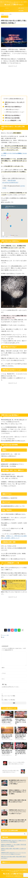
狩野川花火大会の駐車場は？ (13, 115)
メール (3, 673)
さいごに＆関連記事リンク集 (13, 120)
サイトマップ (7, 10)
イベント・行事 (5, 635)
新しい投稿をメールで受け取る (8, 699)
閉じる (21, 98)
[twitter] (5, 630)
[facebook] (9, 630)
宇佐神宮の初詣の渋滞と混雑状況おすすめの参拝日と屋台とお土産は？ (7, 721)
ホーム (7, 8)
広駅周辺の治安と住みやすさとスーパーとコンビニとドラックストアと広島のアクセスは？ (17, 811)
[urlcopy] (22, 630)
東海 (3, 637)
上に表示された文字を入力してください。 (11, 686)
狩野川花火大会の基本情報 (12, 118)
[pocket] (12, 630)
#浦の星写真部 (12, 180)
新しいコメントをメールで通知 (8, 695)
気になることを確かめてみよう (14, 4)
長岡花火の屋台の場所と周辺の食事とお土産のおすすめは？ (13, 849)
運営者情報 (21, 10)
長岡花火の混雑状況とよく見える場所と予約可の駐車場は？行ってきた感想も (17, 792)
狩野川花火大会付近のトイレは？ (15, 112)
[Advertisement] (14, 81)
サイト (3, 678)
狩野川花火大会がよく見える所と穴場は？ (14, 103)
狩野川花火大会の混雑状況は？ (13, 106)
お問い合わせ (21, 8)
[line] (19, 630)
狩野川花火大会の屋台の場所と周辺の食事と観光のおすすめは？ (13, 857)
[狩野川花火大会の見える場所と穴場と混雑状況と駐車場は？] (15, 630)
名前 (3, 667)
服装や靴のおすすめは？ (12, 109)
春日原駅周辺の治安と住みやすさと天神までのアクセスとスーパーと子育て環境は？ (17, 782)
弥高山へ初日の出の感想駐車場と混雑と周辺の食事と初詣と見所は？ (7, 736)
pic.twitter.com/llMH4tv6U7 (10, 182)
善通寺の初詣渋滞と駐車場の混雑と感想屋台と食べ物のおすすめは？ (7, 752)
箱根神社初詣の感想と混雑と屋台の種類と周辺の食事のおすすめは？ (20, 736)
